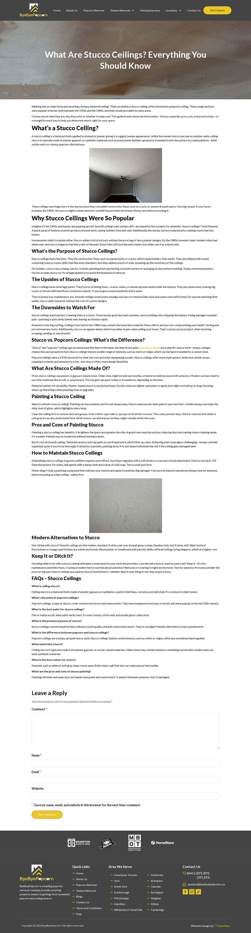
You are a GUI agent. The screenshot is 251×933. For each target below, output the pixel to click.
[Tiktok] (198, 891)
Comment (39, 709)
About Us (72, 10)
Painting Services (150, 10)
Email (36, 772)
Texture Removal (120, 10)
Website (38, 788)
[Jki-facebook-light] (185, 891)
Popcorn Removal (93, 10)
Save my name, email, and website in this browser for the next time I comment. (87, 805)
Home (56, 10)
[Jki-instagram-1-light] (191, 891)
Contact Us (194, 10)
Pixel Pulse (223, 925)
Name (36, 755)
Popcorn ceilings (149, 347)
